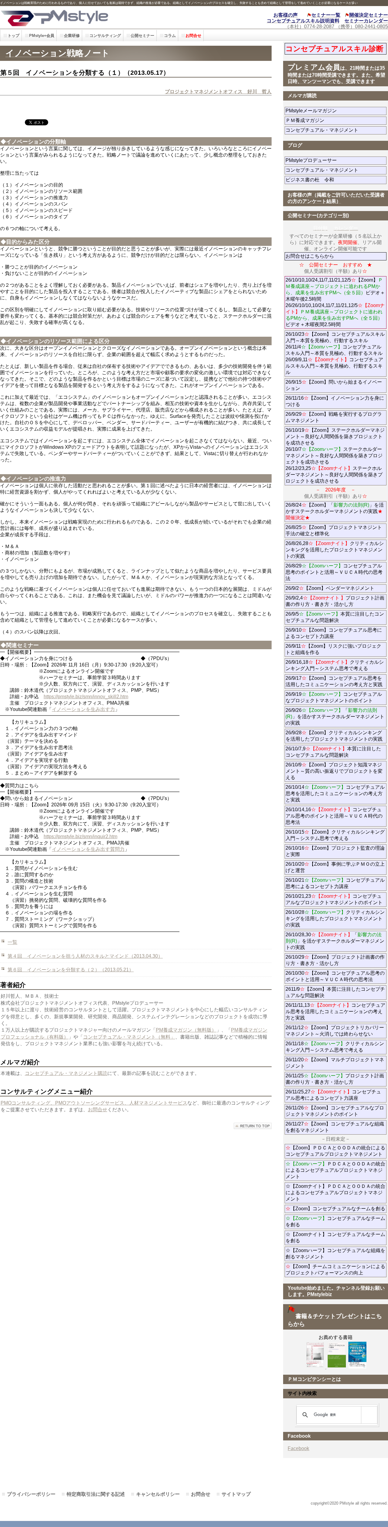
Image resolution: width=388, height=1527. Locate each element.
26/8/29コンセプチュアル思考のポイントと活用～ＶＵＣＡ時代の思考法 (334, 572)
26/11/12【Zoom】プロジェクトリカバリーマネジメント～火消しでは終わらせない (336, 1030)
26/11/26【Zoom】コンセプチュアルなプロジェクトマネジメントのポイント (335, 1111)
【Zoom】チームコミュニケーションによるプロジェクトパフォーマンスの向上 (335, 1269)
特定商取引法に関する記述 (96, 1494)
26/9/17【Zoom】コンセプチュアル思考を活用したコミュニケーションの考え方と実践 (334, 681)
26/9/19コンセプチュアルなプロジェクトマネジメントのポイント (334, 697)
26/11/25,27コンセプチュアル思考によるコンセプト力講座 (333, 1095)
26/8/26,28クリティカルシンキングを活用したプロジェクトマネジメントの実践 (335, 550)
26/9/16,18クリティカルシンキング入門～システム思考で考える (335, 665)
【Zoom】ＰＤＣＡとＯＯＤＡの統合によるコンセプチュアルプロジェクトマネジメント (335, 1151)
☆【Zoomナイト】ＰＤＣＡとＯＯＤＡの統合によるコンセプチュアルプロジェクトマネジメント (335, 1192)
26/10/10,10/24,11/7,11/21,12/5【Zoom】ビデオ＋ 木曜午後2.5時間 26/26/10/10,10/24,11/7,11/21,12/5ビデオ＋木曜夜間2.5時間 (336, 302)
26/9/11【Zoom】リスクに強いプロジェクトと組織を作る (333, 649)
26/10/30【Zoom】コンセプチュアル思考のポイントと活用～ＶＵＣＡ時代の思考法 (335, 976)
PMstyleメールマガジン (333, 110)
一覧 (12, 942)
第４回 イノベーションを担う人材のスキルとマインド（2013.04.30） (85, 956)
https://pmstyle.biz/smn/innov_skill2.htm (86, 696)
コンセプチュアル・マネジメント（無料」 (129, 1036)
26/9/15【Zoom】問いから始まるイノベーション (334, 385)
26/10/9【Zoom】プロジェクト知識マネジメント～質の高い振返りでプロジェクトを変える (334, 771)
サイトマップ (236, 1494)
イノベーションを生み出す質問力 (88, 849)
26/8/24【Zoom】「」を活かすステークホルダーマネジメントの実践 (335, 511)
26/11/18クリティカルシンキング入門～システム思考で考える (335, 1047)
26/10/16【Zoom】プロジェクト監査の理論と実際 (335, 851)
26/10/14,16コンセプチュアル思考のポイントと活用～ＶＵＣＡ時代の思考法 (334, 816)
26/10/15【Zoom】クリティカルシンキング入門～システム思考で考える (335, 835)
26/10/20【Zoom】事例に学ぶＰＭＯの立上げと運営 (335, 867)
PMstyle (87, 17)
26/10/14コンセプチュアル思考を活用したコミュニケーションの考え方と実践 (335, 793)
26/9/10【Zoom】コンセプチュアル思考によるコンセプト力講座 (334, 633)
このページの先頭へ (253, 1126)
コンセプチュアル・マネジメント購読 (66, 1073)
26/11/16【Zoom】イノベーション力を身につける (335, 401)
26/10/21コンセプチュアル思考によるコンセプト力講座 (335, 883)
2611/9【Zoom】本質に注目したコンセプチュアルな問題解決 (335, 992)
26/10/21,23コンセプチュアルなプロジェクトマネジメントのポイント (334, 899)
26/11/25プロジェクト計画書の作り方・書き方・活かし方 (335, 1079)
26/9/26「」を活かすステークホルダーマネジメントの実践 (335, 716)
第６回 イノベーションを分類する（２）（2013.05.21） (71, 969)
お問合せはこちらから (310, 256)
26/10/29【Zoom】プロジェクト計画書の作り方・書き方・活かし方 (335, 960)
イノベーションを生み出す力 (83, 709)
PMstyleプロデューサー (333, 160)
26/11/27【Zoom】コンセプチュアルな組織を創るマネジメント (335, 1127)
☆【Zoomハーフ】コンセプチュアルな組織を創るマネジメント (335, 1253)
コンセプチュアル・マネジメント (336, 130)
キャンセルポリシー (158, 1494)
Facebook (298, 1448)
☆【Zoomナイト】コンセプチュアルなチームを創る (335, 1237)
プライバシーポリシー (31, 1494)
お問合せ (97, 1109)
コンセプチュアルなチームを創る (335, 1221)
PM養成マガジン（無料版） (186, 1030)
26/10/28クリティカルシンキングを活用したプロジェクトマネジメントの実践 (335, 918)
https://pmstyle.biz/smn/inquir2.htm (80, 836)
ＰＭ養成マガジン (336, 120)
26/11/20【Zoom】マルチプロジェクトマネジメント (335, 1063)
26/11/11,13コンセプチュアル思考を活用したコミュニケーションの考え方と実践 (335, 1011)
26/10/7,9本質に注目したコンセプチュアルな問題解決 (333, 752)
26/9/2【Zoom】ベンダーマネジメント (336, 588)
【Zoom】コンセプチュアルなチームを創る (335, 1208)
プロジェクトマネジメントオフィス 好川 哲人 (218, 91)
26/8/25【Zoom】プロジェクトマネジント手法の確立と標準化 (334, 530)
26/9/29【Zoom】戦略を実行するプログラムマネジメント (334, 417)
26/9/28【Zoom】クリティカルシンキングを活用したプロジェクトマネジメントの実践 (334, 736)
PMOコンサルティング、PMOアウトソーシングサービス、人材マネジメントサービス (94, 1103)
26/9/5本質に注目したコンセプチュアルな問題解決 (335, 617)
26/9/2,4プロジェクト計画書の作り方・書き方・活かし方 (335, 601)
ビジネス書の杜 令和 (319, 179)
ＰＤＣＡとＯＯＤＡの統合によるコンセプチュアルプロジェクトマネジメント (335, 1170)
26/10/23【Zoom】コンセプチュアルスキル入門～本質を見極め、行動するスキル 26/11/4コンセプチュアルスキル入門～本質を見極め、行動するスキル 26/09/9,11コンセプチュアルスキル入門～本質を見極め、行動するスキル (335, 353)
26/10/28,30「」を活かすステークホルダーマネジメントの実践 (335, 941)
